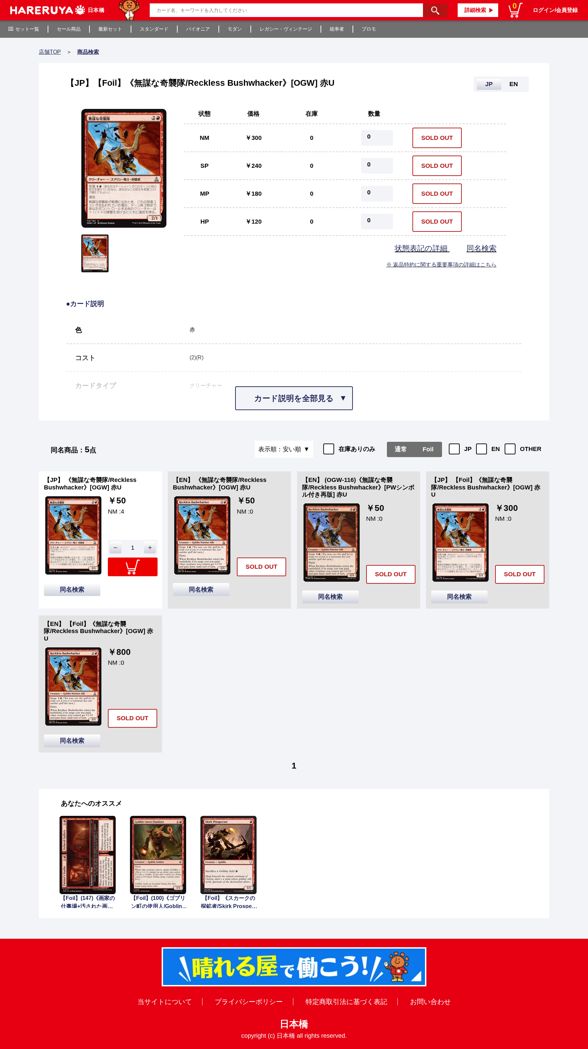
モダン (235, 29)
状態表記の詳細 (422, 248)
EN (495, 449)
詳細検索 (475, 10)
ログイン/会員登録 (555, 10)
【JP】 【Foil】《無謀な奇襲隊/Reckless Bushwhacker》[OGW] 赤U (485, 487)
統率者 (337, 29)
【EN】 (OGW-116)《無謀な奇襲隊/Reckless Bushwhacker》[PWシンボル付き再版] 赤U (358, 487)
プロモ (369, 29)
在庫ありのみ (357, 449)
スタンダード (154, 29)
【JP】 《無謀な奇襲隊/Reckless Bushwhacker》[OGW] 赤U (90, 484)
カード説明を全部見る (294, 398)
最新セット (110, 29)
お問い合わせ (430, 1001)
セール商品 (69, 29)
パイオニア (198, 29)
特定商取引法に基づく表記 (346, 1001)
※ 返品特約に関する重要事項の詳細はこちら (441, 265)
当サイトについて (164, 1001)
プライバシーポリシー (249, 1001)
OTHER (530, 449)
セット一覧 (27, 29)
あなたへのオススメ (91, 803)
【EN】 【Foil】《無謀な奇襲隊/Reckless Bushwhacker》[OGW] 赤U (98, 631)
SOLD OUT (437, 137)
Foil (428, 449)
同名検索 (481, 248)
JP (468, 449)
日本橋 (294, 1024)
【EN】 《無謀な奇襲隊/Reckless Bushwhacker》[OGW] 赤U (219, 484)
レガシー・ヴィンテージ (286, 29)
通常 (401, 449)
